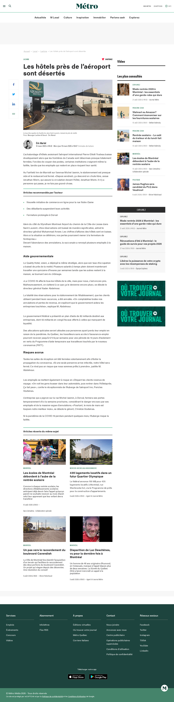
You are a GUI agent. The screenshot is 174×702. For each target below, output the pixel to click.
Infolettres (44, 624)
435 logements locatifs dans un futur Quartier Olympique (90, 474)
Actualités (40, 17)
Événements (12, 629)
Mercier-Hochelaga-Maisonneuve (83, 468)
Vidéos (9, 640)
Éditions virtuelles (82, 624)
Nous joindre (112, 624)
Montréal (27, 468)
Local (35, 51)
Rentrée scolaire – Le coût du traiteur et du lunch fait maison (147, 138)
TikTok (143, 640)
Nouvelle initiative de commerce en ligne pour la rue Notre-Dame (60, 202)
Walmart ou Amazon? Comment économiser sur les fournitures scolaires (147, 115)
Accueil (27, 51)
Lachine (43, 51)
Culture (68, 17)
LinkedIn (144, 650)
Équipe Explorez (141, 268)
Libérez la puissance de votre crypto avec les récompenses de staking (140, 262)
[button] (3, 6)
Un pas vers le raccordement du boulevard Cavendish (44, 551)
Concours (11, 635)
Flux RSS (44, 629)
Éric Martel (41, 143)
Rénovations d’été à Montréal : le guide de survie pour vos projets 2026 (141, 242)
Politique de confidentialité (119, 654)
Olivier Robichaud (45, 575)
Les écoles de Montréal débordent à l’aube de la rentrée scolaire (39, 476)
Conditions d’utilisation (117, 649)
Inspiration (82, 17)
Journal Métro (154, 99)
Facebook (144, 624)
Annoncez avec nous (116, 629)
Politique (136, 180)
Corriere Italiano (81, 640)
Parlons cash (117, 17)
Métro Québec (80, 635)
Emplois (10, 624)
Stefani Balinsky (155, 122)
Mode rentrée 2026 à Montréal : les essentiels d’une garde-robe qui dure (147, 92)
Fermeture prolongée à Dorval (42, 215)
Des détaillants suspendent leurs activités (48, 208)
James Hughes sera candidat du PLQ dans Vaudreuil (145, 187)
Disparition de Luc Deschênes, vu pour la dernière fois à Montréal (90, 553)
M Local (54, 17)
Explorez (134, 17)
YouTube (144, 645)
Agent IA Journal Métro (94, 496)
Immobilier (99, 17)
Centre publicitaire (115, 635)
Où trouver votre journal (85, 629)
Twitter (143, 629)
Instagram (145, 635)
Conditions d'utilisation (77, 696)
